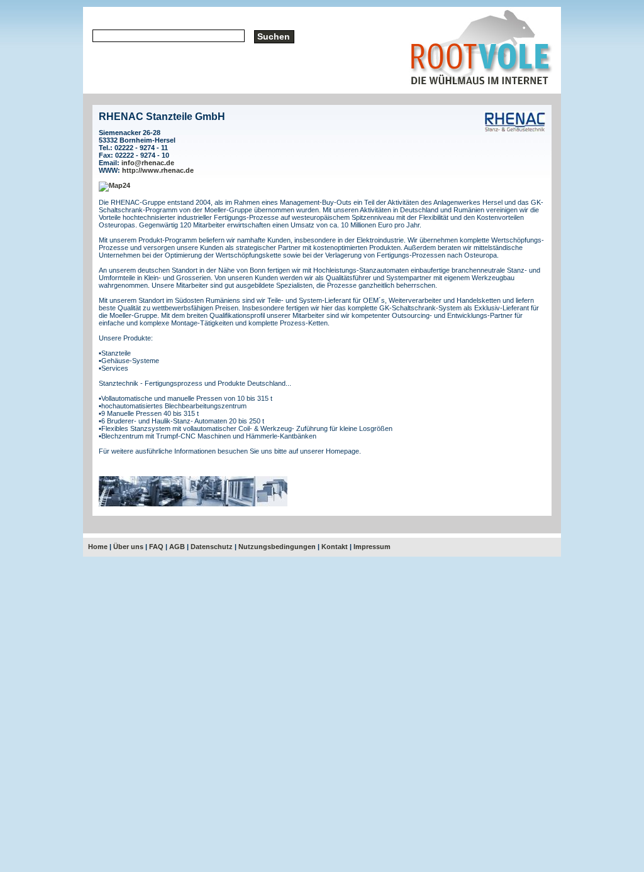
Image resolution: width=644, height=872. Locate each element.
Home (98, 546)
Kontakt (334, 546)
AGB (177, 546)
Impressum (372, 546)
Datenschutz (212, 546)
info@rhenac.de (147, 162)
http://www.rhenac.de (158, 170)
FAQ (156, 546)
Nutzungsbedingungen (277, 546)
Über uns (128, 546)
